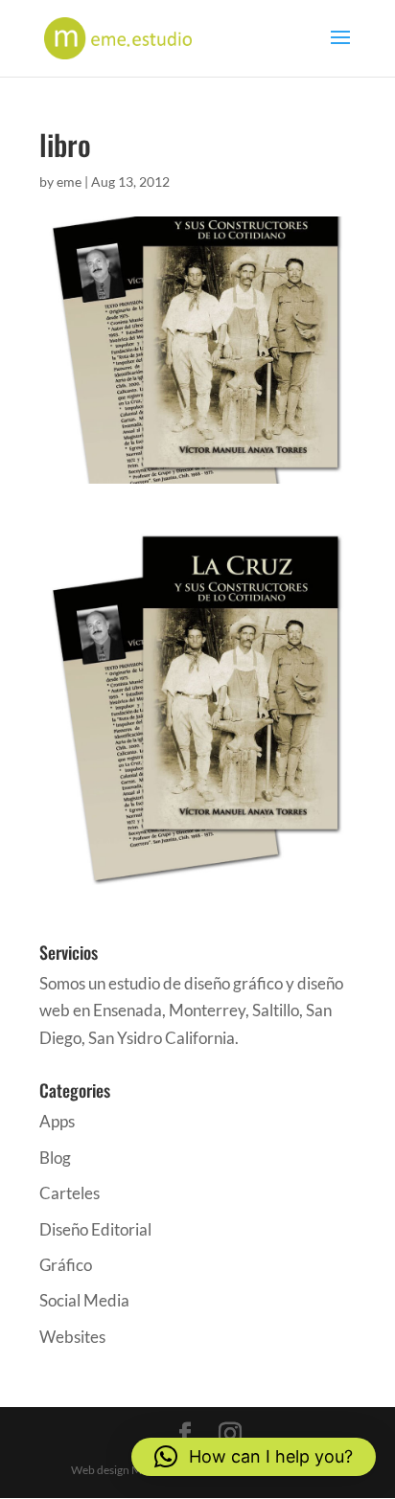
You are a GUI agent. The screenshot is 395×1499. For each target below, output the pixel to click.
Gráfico (65, 1265)
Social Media (84, 1300)
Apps (57, 1121)
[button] (253, 1457)
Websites (72, 1337)
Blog (55, 1157)
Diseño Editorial (95, 1229)
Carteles (69, 1193)
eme (69, 181)
